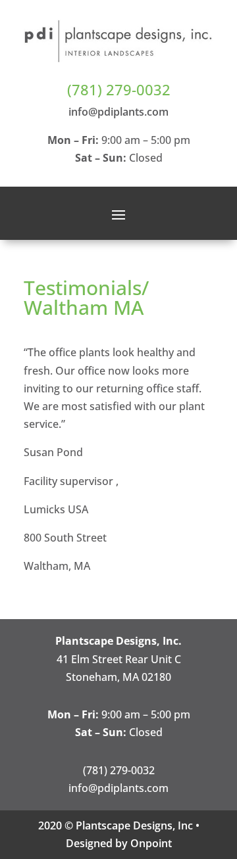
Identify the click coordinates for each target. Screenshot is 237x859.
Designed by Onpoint (119, 843)
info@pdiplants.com (118, 111)
